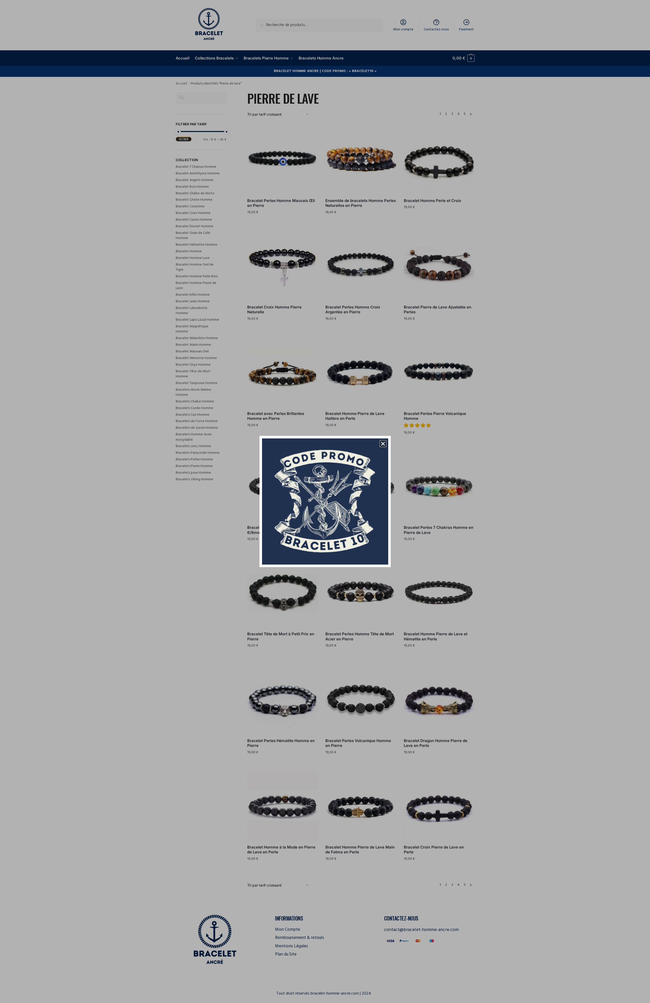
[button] (383, 443)
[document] (325, 501)
